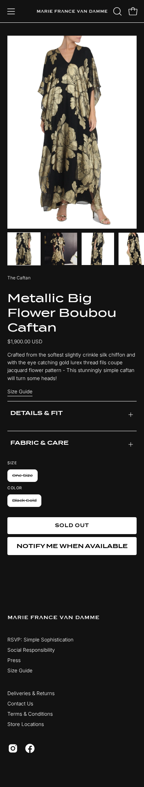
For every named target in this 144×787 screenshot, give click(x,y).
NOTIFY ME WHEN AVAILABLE (72, 546)
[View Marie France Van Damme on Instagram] (12, 748)
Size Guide (19, 391)
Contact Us (20, 703)
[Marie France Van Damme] (72, 11)
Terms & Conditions (30, 714)
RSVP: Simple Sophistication (40, 640)
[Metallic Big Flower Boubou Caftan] (24, 248)
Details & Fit (36, 412)
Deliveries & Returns (31, 693)
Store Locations (25, 724)
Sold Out (72, 525)
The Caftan (19, 277)
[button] (117, 11)
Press (14, 660)
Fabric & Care (39, 443)
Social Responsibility (31, 650)
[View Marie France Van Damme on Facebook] (29, 748)
